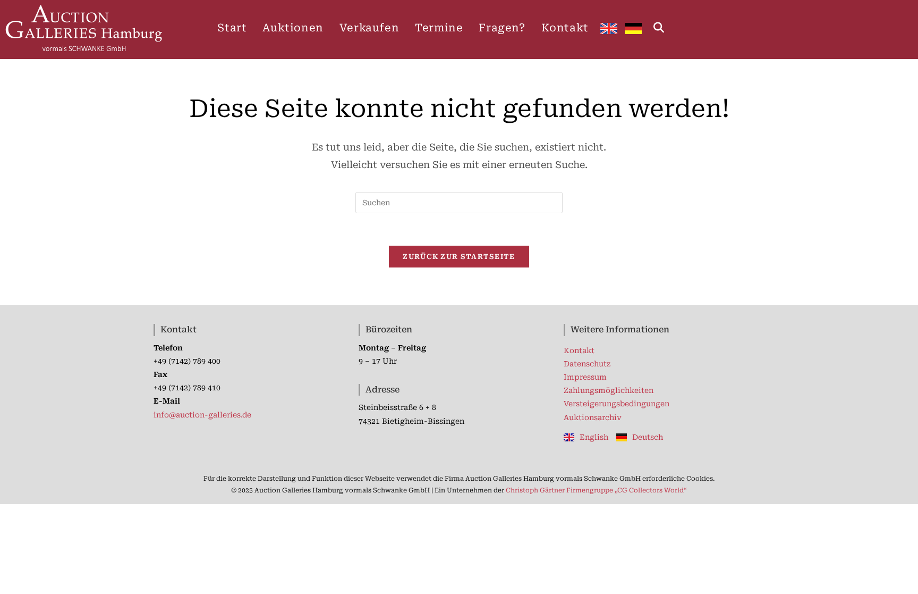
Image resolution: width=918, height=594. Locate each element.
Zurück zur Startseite (459, 257)
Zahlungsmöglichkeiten (608, 390)
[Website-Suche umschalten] (658, 27)
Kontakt (579, 350)
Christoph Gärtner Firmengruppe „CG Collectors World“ (596, 490)
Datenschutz (587, 363)
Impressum (585, 377)
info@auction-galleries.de (202, 415)
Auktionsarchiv (593, 417)
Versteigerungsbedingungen (616, 403)
